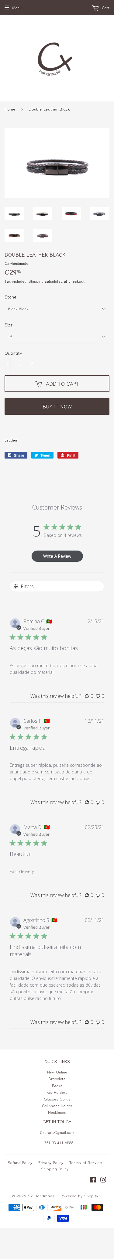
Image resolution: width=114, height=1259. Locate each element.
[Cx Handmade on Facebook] (93, 1180)
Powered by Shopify (79, 1196)
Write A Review (57, 556)
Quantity (13, 353)
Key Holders (57, 1092)
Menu (17, 7)
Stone (10, 297)
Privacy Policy (51, 1162)
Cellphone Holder (57, 1105)
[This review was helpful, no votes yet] (87, 696)
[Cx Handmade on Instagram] (103, 1180)
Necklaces (57, 1112)
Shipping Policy (55, 1169)
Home (10, 109)
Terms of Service (85, 1162)
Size (9, 325)
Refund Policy (20, 1162)
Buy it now (57, 406)
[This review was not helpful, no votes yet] (98, 696)
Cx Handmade (41, 1196)
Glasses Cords (57, 1098)
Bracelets (57, 1078)
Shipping (36, 281)
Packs (57, 1085)
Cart (105, 7)
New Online (57, 1071)
